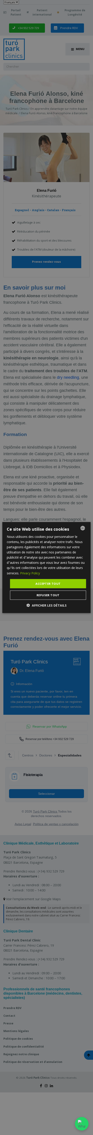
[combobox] (83, 528)
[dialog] (46, 567)
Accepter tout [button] (47, 583)
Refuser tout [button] (48, 595)
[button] (46, 605)
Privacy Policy (30, 573)
